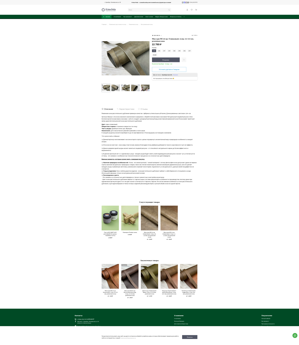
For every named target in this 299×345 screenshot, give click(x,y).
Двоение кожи (138, 16)
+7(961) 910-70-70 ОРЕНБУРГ (85, 319)
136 (159, 51)
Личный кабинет (265, 318)
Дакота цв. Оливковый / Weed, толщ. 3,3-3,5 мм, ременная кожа (149, 292)
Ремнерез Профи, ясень (130, 232)
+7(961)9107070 (193, 2)
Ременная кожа (133, 24)
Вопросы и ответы (175, 16)
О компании (117, 16)
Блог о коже (149, 16)
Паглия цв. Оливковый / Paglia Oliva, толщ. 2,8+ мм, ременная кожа (189, 292)
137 (164, 51)
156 (184, 51)
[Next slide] (147, 58)
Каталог (108, 16)
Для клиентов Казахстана (181, 323)
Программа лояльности (268, 323)
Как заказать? (127, 16)
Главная (104, 24)
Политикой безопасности (128, 338)
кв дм (154, 55)
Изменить (175, 74)
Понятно (190, 337)
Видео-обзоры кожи (161, 16)
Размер (154, 47)
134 (154, 51)
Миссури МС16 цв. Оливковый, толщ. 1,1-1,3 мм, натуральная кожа (169, 235)
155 (179, 51)
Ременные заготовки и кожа (117, 24)
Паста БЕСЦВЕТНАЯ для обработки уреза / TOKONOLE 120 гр (110, 234)
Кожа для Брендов (179, 321)
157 (189, 51)
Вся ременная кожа (147, 24)
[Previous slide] (104, 58)
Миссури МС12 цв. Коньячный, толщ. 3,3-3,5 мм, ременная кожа (110, 292)
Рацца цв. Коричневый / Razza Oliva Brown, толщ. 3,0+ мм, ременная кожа (169, 292)
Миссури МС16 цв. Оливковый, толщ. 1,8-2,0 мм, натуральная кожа (149, 235)
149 (169, 51)
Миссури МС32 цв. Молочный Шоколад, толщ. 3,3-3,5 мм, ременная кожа (130, 293)
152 (174, 51)
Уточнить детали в (169, 69)
